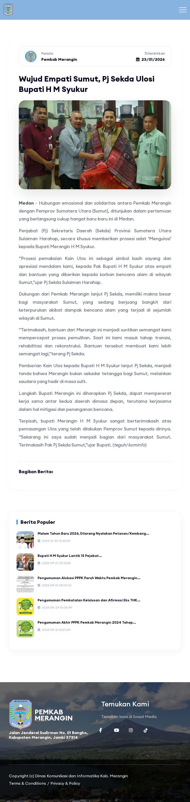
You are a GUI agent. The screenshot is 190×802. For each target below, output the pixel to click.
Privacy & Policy (65, 783)
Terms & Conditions (27, 783)
